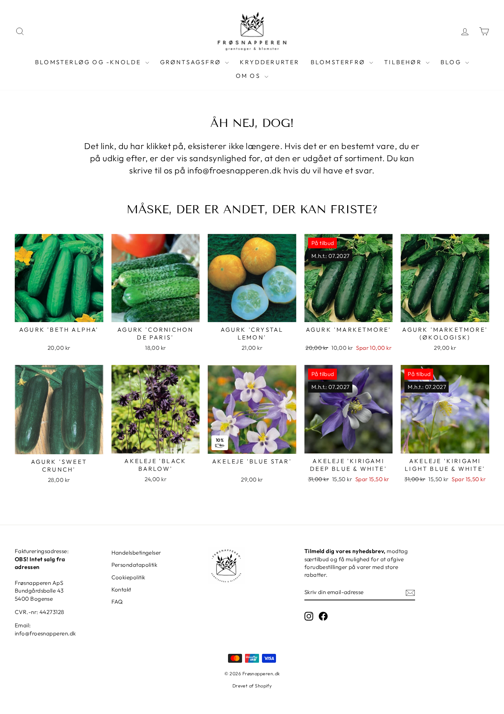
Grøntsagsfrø (192, 62)
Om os (249, 75)
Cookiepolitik (128, 577)
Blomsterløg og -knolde (89, 62)
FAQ (117, 601)
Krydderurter (269, 62)
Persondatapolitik (134, 564)
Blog (452, 62)
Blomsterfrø (339, 62)
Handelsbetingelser (136, 552)
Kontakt (121, 589)
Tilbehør (404, 62)
